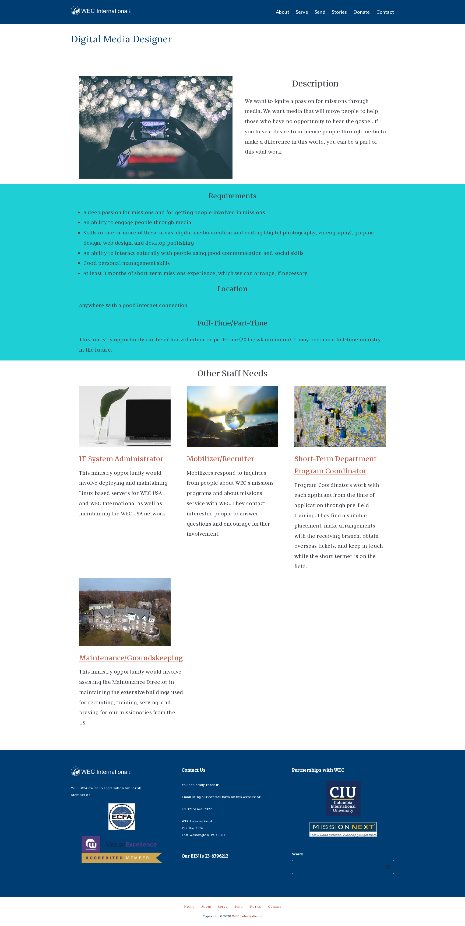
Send (320, 12)
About (282, 12)
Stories (339, 12)
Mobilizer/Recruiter (220, 459)
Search (297, 854)
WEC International (247, 916)
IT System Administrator (121, 459)
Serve (302, 12)
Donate (361, 12)
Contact (385, 12)
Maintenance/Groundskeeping (131, 658)
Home (189, 906)
